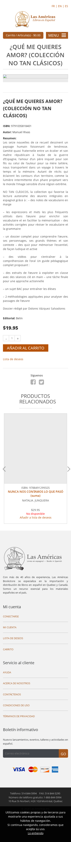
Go (63, 754)
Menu (53, 35)
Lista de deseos (13, 359)
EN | (61, 6)
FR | (55, 6)
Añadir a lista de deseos (35, 517)
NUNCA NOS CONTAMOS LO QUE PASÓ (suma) (35, 494)
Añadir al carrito (25, 348)
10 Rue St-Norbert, (35, 801)
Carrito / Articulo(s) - (23, 35)
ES (66, 6)
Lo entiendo (35, 833)
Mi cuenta (12, 606)
